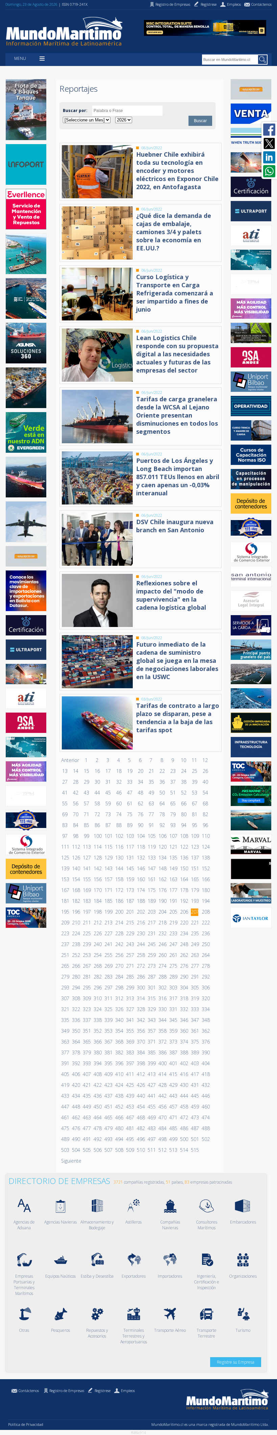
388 (183, 1052)
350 (75, 1031)
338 (97, 1020)
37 (173, 782)
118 (140, 847)
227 (108, 933)
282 (97, 976)
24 (183, 771)
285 (129, 976)
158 (119, 879)
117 (129, 847)
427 (151, 1085)
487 (194, 1128)
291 (194, 976)
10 (183, 760)
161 (151, 879)
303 (173, 987)
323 (86, 1009)
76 (140, 814)
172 (119, 890)
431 (194, 1085)
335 (65, 1020)
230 (140, 933)
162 (162, 879)
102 (119, 836)
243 (129, 944)
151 (194, 868)
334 (205, 1009)
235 (194, 933)
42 (75, 792)
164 (183, 879)
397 (129, 1063)
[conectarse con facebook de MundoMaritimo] (269, 130)
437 (108, 1096)
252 (75, 955)
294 (75, 987)
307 (65, 998)
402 (183, 1063)
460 (205, 1106)
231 (151, 933)
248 (183, 944)
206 (183, 912)
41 (65, 792)
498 (162, 1139)
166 (205, 879)
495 (129, 1139)
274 (162, 966)
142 (97, 868)
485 (173, 1128)
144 (119, 868)
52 (183, 792)
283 (108, 976)
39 (194, 782)
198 (97, 912)
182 (75, 901)
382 (119, 1052)
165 (194, 879)
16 (97, 771)
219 (173, 922)
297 (108, 987)
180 (205, 890)
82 (205, 814)
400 (162, 1063)
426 (140, 1085)
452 (119, 1106)
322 (75, 1009)
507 (108, 1150)
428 (162, 1085)
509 (129, 1150)
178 (183, 890)
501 (194, 1139)
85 (86, 825)
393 (86, 1063)
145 (129, 868)
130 (119, 857)
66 (183, 803)
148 (162, 868)
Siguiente (71, 1161)
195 (65, 912)
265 (65, 966)
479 (108, 1128)
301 (151, 987)
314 (140, 998)
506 (97, 1150)
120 (162, 847)
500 (183, 1139)
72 (97, 814)
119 (151, 847)
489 (65, 1139)
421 (86, 1085)
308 (75, 998)
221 (194, 922)
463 (86, 1117)
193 (194, 901)
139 (65, 868)
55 (65, 803)
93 (173, 825)
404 (205, 1063)
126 (75, 857)
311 (108, 998)
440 (140, 1096)
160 (140, 879)
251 (65, 955)
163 (173, 879)
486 (183, 1128)
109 (194, 836)
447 (65, 1106)
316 (162, 998)
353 (108, 1031)
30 (97, 782)
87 (108, 825)
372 (162, 1041)
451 (108, 1106)
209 (65, 922)
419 (65, 1085)
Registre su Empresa (235, 1362)
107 (173, 836)
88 (119, 825)
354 (119, 1031)
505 (86, 1150)
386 (162, 1052)
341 (129, 1020)
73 (108, 814)
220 (183, 922)
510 (140, 1150)
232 (162, 933)
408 (97, 1074)
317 (173, 998)
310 (97, 998)
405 (65, 1074)
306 (205, 987)
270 (119, 966)
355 (129, 1031)
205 (173, 912)
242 (119, 944)
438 (119, 1096)
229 (129, 933)
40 (205, 782)
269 (108, 966)
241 (108, 944)
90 (140, 825)
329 (151, 1009)
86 (97, 825)
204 (162, 912)
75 (129, 814)
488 (205, 1128)
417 (194, 1074)
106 (162, 836)
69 (65, 814)
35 (151, 782)
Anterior (70, 760)
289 (173, 976)
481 (129, 1128)
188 (140, 901)
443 (173, 1096)
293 (65, 987)
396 (119, 1063)
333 (194, 1009)
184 (97, 901)
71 (86, 814)
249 (194, 944)
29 (86, 782)
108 (183, 836)
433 (65, 1096)
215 (129, 922)
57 (86, 803)
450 (97, 1106)
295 (86, 987)
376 (205, 1041)
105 (151, 836)
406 (75, 1074)
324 (97, 1009)
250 (205, 944)
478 (97, 1128)
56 (75, 803)
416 (183, 1074)
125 (65, 857)
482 (140, 1128)
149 (173, 868)
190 (162, 901)
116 (119, 847)
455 (151, 1106)
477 (86, 1128)
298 (119, 987)
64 (162, 803)
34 (140, 782)
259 (151, 955)
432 (205, 1085)
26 (205, 771)
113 (86, 847)
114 (97, 847)
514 (183, 1150)
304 (183, 987)
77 (151, 814)
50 (162, 792)
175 (151, 890)
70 (75, 814)
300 (140, 987)
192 (183, 901)
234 (183, 933)
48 (140, 792)
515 (194, 1150)
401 (173, 1063)
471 (173, 1117)
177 (173, 890)
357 (151, 1031)
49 (151, 792)
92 (162, 825)
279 (65, 976)
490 (75, 1139)
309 (86, 998)
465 (108, 1117)
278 (205, 966)
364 (75, 1041)
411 (129, 1074)
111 (65, 847)
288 (162, 976)
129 (108, 857)
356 (140, 1031)
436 (97, 1096)
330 (162, 1009)
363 (65, 1041)
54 (205, 792)
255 (108, 955)
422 (97, 1085)
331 (173, 1009)
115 (108, 847)
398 (140, 1063)
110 (205, 836)
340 (119, 1020)
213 (108, 922)
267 (86, 966)
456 (162, 1106)
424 (119, 1085)
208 (205, 912)
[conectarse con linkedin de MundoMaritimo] (269, 157)
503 (65, 1150)
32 (119, 782)
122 (183, 847)
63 (151, 803)
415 (173, 1074)
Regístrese (102, 1390)
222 (205, 922)
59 (108, 803)
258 (140, 955)
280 (75, 976)
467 (129, 1117)
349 (65, 1031)
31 (108, 782)
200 (119, 912)
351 (86, 1031)
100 (97, 836)
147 (151, 868)
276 (183, 966)
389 (194, 1052)
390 (205, 1052)
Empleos (128, 1390)
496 (140, 1139)
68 (205, 803)
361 (194, 1031)
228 (119, 933)
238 (75, 944)
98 (75, 836)
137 (194, 857)
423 (108, 1085)
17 (108, 771)
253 (86, 955)
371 (151, 1041)
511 (151, 1150)
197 (86, 912)
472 (183, 1117)
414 (162, 1074)
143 (108, 868)
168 (75, 890)
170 (97, 890)
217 (151, 922)
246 (162, 944)
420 (75, 1085)
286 (140, 976)
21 (151, 771)
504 (75, 1150)
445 (194, 1096)
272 (140, 966)
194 (205, 901)
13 (65, 771)
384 (140, 1052)
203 (151, 912)
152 (205, 868)
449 (86, 1106)
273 (151, 966)
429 (173, 1085)
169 (86, 890)
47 (129, 792)
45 (108, 792)
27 (65, 782)
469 (151, 1117)
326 (119, 1009)
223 (65, 933)
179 (194, 890)
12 (205, 760)
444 (183, 1096)
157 (108, 879)
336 (75, 1020)
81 (194, 814)
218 (162, 922)
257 (129, 955)
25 (194, 771)
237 (65, 944)
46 (119, 792)
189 (151, 901)
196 (75, 912)
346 (183, 1020)
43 (86, 792)
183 (86, 901)
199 (108, 912)
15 (86, 771)
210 (75, 922)
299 (129, 987)
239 (86, 944)
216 (140, 922)
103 (129, 836)
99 (86, 836)
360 (183, 1031)
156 (97, 879)
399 (151, 1063)
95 (194, 825)
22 (162, 771)
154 (75, 879)
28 (75, 782)
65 (173, 803)
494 (119, 1139)
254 (97, 955)
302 (162, 987)
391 (65, 1063)
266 (75, 966)
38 (183, 782)
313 (129, 998)
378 (75, 1052)
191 (173, 901)
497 (151, 1139)
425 (129, 1085)
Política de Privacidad (25, 1424)
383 (129, 1052)
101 (108, 836)
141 (86, 868)
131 (129, 857)
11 (194, 760)
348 (205, 1020)
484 (162, 1128)
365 (86, 1041)
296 (97, 987)
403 (194, 1063)
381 (108, 1052)
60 (119, 803)
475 (65, 1128)
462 (75, 1117)
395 (108, 1063)
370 (140, 1041)
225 (86, 933)
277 (194, 966)
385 (151, 1052)
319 (194, 998)
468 (140, 1117)
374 (183, 1041)
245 (151, 944)
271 (129, 966)
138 (205, 857)
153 (65, 879)
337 (86, 1020)
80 (183, 814)
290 (183, 976)
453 (129, 1106)
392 (75, 1063)
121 (173, 847)
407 (86, 1074)
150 (183, 868)
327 (129, 1009)
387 (173, 1052)
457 (173, 1106)
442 (162, 1096)
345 (173, 1020)
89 (129, 825)
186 (119, 901)
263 (194, 955)
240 (97, 944)
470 (162, 1117)
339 (108, 1020)
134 (162, 857)
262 (183, 955)
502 (205, 1139)
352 (97, 1031)
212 (97, 922)
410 (119, 1074)
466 (119, 1117)
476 (75, 1128)
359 (173, 1031)
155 (86, 879)
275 (173, 966)
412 (140, 1074)
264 (205, 955)
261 (173, 955)
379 (86, 1052)
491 (86, 1139)
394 (97, 1063)
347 (194, 1020)
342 (140, 1020)
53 (194, 792)
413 (151, 1074)
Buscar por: (75, 110)
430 (183, 1085)
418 (205, 1074)
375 (194, 1041)
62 (140, 803)
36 (162, 782)
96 (205, 825)
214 (119, 922)
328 (140, 1009)
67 (194, 803)
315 (151, 998)
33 (129, 782)
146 (140, 868)
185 (108, 901)
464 (97, 1117)
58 (97, 803)
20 (140, 771)
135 (173, 857)
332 (183, 1009)
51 (173, 792)
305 (194, 987)
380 (97, 1052)
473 (194, 1117)
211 (86, 922)
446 (205, 1096)
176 (162, 890)
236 (205, 933)
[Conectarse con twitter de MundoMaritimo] (269, 143)
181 (65, 901)
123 (194, 847)
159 (129, 879)
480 (119, 1128)
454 (140, 1106)
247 (173, 944)
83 (65, 825)
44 (97, 792)
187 (129, 901)
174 (140, 890)
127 (86, 857)
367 (108, 1041)
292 (205, 976)
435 (86, 1096)
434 (75, 1096)
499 (173, 1139)
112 (75, 847)
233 (173, 933)
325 (108, 1009)
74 (119, 814)
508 (119, 1150)
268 (97, 966)
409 (108, 1074)
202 (140, 912)
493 (108, 1139)
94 (183, 825)
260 (162, 955)
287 (151, 976)
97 (65, 836)
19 (129, 771)
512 (162, 1150)
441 (151, 1096)
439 (129, 1096)
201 (129, 912)
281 (86, 976)
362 (205, 1031)
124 (205, 847)
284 (119, 976)
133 (151, 857)
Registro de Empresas (66, 1390)
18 (119, 771)
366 (97, 1041)
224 (75, 933)
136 (183, 857)
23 (173, 771)
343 (151, 1020)
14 (75, 771)
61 (129, 803)
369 (129, 1041)
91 (151, 825)
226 (97, 933)
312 (119, 998)
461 (65, 1117)
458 (183, 1106)
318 (183, 998)
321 (65, 1009)
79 (173, 814)
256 (119, 955)
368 (119, 1041)
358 (162, 1031)
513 (173, 1150)
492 (97, 1139)
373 (173, 1041)
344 (162, 1020)
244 (140, 944)
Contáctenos (29, 1390)
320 (205, 998)
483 (151, 1128)
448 (75, 1106)
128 (97, 857)
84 (75, 825)
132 (140, 857)
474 (205, 1117)
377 (65, 1052)
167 (65, 890)
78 (162, 814)
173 (129, 890)
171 (108, 890)
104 (140, 836)
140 (75, 868)
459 (194, 1106)
